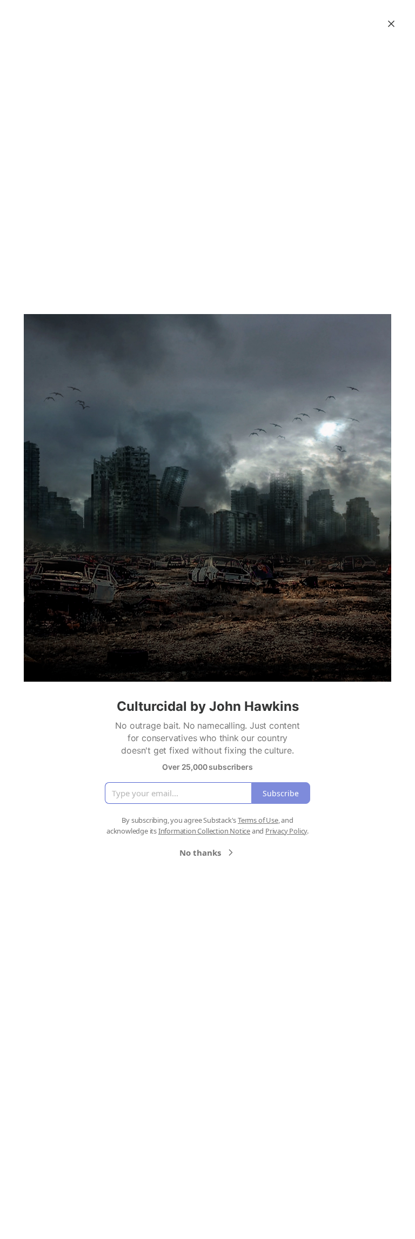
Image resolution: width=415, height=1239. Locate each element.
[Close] (391, 24)
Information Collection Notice (204, 831)
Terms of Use (258, 820)
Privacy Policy (286, 831)
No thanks (200, 852)
